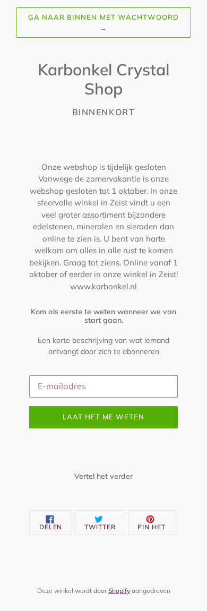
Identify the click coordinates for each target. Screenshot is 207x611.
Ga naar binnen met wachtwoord (103, 22)
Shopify (119, 591)
